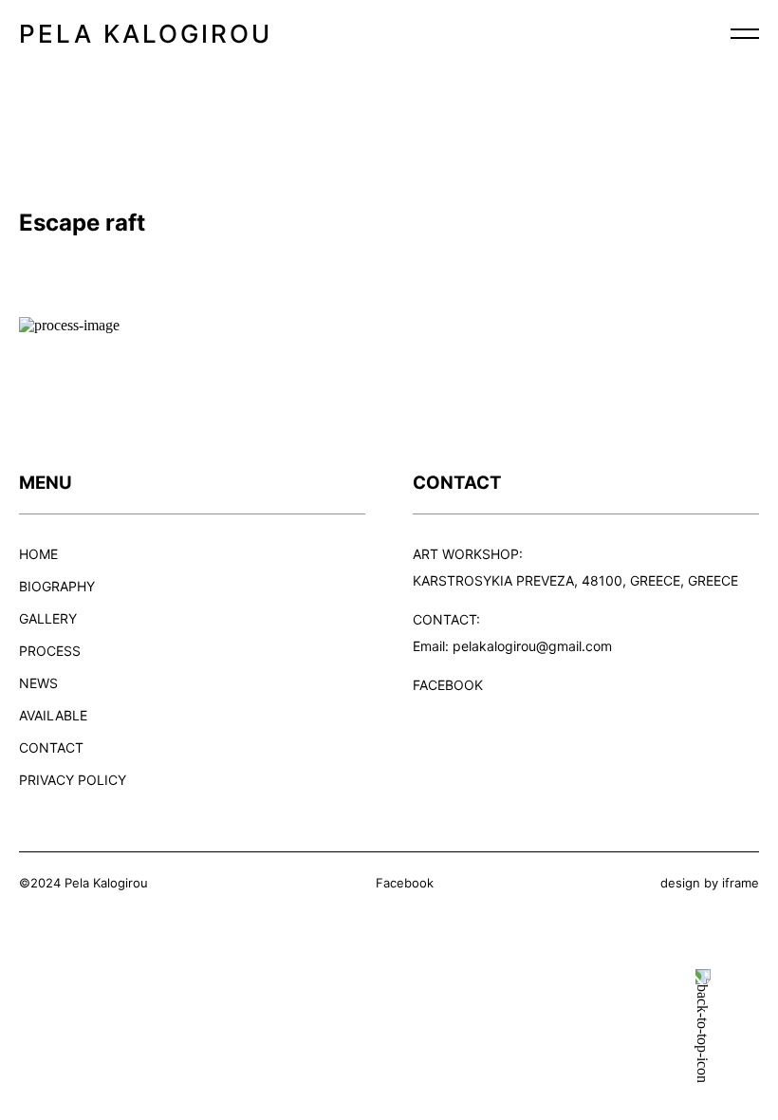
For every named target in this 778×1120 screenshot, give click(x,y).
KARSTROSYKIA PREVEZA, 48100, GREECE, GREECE (575, 580)
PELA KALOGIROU (145, 33)
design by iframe (709, 882)
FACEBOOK (448, 685)
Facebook (405, 882)
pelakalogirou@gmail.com (532, 646)
